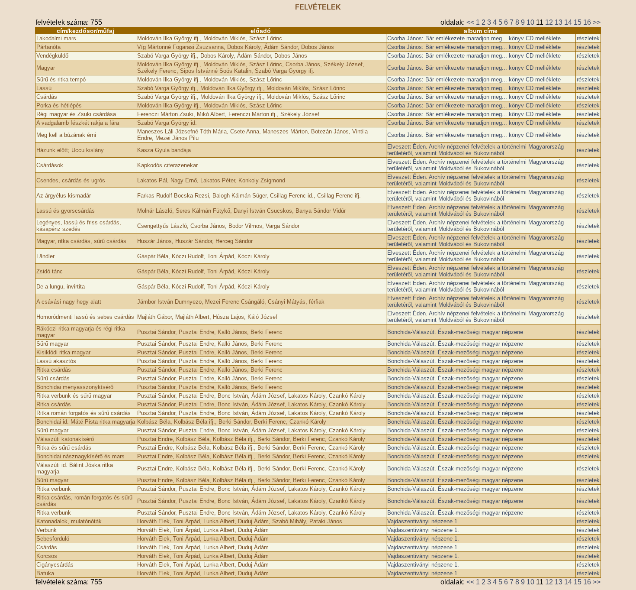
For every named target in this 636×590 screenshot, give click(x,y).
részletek (588, 38)
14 (568, 22)
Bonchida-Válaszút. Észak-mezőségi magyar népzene (455, 332)
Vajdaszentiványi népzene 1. (423, 521)
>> (597, 22)
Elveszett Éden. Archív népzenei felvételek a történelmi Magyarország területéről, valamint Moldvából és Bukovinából (475, 149)
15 (577, 22)
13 (558, 22)
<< (470, 22)
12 (549, 22)
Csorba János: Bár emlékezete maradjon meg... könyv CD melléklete (474, 38)
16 (587, 22)
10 (530, 22)
